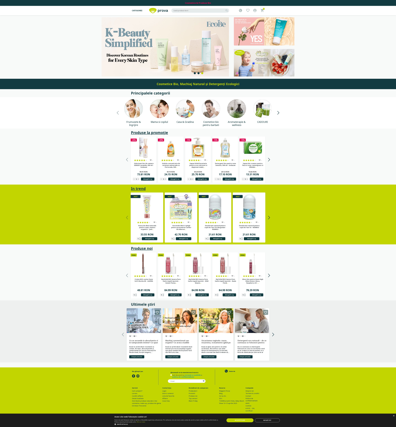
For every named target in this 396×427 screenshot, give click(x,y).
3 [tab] (202, 73)
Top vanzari (193, 398)
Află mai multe (140, 422)
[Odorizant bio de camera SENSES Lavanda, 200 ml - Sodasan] (143, 147)
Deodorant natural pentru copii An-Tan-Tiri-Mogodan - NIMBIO (215, 227)
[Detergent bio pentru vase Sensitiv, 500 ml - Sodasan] (225, 147)
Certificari (249, 411)
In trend (138, 188)
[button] (168, 424)
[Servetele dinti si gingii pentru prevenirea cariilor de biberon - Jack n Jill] (181, 206)
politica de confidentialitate (183, 377)
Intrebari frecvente (139, 406)
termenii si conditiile (193, 375)
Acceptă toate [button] (240, 420)
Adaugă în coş (147, 179)
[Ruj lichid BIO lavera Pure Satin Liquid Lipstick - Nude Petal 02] (225, 263)
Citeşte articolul (136, 357)
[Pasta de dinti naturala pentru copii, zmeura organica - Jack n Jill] (147, 206)
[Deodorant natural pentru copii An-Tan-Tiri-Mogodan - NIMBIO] (215, 206)
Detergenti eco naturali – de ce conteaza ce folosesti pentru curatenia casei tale (251, 342)
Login (164, 391)
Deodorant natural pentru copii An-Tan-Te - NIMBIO (249, 226)
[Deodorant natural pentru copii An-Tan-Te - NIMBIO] (249, 206)
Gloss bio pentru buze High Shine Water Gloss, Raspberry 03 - (252, 281)
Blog (220, 393)
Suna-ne (232, 371)
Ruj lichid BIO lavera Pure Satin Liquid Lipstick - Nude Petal (225, 281)
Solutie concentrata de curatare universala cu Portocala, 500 (171, 165)
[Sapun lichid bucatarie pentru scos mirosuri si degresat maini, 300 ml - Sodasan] (198, 147)
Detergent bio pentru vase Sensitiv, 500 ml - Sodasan (225, 164)
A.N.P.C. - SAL (250, 408)
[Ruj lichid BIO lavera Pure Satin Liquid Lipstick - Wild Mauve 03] (198, 263)
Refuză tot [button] (267, 420)
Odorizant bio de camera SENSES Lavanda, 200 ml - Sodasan (144, 165)
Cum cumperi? (137, 391)
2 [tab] (198, 73)
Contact (248, 396)
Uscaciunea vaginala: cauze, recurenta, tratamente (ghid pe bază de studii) (216, 342)
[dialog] (198, 420)
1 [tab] (195, 73)
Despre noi (250, 391)
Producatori (193, 391)
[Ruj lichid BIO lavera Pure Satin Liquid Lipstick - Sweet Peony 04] (171, 263)
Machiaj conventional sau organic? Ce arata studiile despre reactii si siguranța (177, 342)
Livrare (134, 393)
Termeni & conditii (252, 393)
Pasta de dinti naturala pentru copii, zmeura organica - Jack (147, 227)
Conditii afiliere (137, 396)
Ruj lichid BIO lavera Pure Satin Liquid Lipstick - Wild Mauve (198, 281)
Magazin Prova (224, 391)
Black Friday (193, 401)
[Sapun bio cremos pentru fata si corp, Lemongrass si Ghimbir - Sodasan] (252, 147)
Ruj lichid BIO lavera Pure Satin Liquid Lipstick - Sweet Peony (171, 281)
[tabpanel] (166, 46)
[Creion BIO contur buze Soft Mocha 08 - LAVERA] (143, 263)
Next (278, 112)
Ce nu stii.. (222, 396)
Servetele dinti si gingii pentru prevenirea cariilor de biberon (181, 227)
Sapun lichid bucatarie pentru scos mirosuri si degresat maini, (198, 165)
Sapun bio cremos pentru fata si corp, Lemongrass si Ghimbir (252, 165)
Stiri (220, 398)
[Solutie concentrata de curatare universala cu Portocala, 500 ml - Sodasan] (171, 147)
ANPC (248, 403)
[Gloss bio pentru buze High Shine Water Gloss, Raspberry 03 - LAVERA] (252, 263)
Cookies (248, 406)
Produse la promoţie (149, 132)
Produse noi (142, 248)
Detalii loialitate (138, 398)
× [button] (393, 416)
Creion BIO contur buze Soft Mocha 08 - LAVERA (144, 280)
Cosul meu (166, 401)
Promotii (192, 393)
